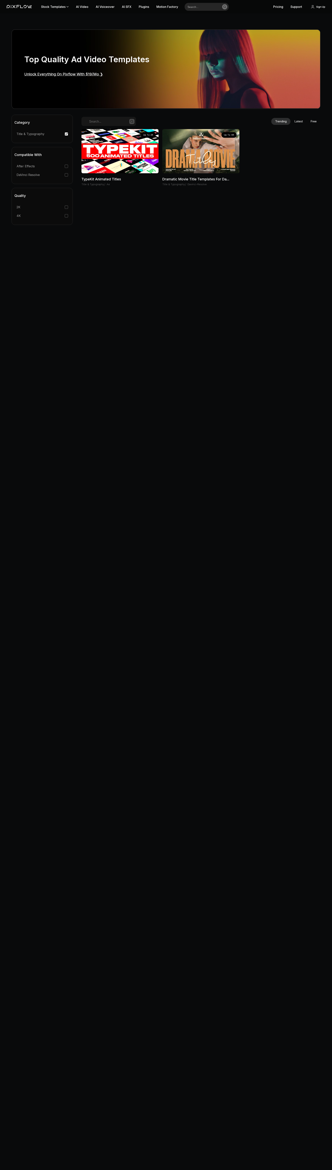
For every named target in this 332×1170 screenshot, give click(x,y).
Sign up (320, 6)
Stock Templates (53, 6)
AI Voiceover (105, 6)
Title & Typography (30, 134)
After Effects (26, 166)
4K (19, 216)
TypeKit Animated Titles (101, 179)
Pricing (278, 6)
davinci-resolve (197, 184)
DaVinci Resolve (28, 175)
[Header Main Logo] (19, 6)
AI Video (82, 6)
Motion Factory (167, 6)
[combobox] (202, 7)
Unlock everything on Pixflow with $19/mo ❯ (63, 74)
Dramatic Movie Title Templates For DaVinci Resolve (196, 179)
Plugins (144, 6)
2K (18, 207)
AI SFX (126, 6)
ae (108, 184)
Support (296, 6)
